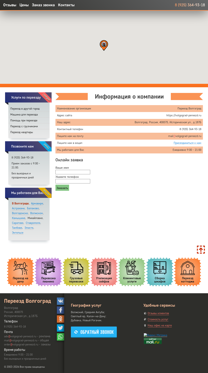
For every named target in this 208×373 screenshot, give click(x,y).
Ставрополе (33, 223)
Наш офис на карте (160, 325)
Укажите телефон (67, 177)
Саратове (17, 223)
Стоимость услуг (158, 319)
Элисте (29, 228)
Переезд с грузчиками (24, 126)
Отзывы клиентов (158, 313)
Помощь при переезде (23, 120)
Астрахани (18, 208)
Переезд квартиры (21, 132)
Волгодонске (20, 213)
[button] (104, 45)
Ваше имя (62, 167)
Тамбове (17, 228)
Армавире (37, 203)
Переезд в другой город (25, 108)
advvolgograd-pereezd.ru (20, 336)
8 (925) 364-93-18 (190, 5)
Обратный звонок (97, 332)
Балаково (33, 208)
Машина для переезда (24, 114)
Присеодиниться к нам (187, 143)
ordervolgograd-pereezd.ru (21, 344)
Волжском (36, 213)
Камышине (18, 218)
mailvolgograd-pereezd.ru (20, 340)
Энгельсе (17, 232)
